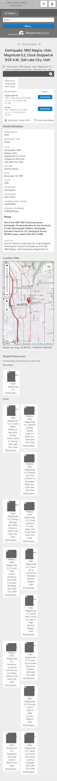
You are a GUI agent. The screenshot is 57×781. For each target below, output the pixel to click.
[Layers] (49, 266)
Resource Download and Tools (10, 83)
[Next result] (39, 44)
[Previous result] (18, 44)
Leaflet (18, 343)
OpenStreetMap (38, 343)
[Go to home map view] (7, 301)
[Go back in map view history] (7, 310)
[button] (28, 300)
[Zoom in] (7, 265)
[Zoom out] (7, 295)
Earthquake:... (12, 393)
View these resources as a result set (22, 361)
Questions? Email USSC (19, 120)
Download (45, 97)
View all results (29, 44)
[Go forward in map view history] (7, 305)
